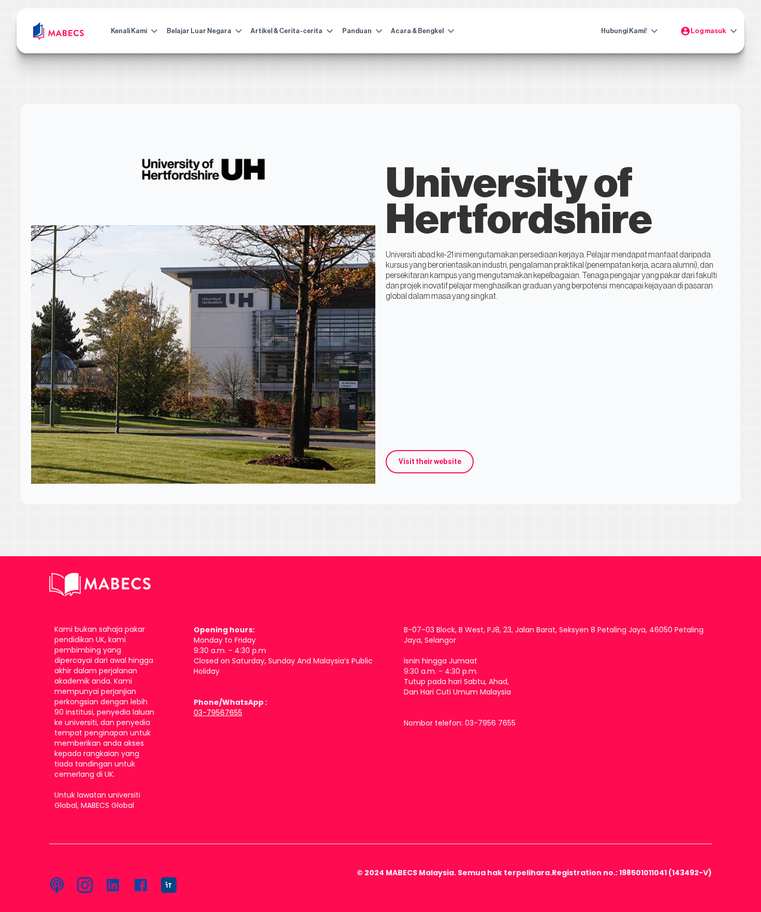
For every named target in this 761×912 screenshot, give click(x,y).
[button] (132, 31)
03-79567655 (218, 712)
